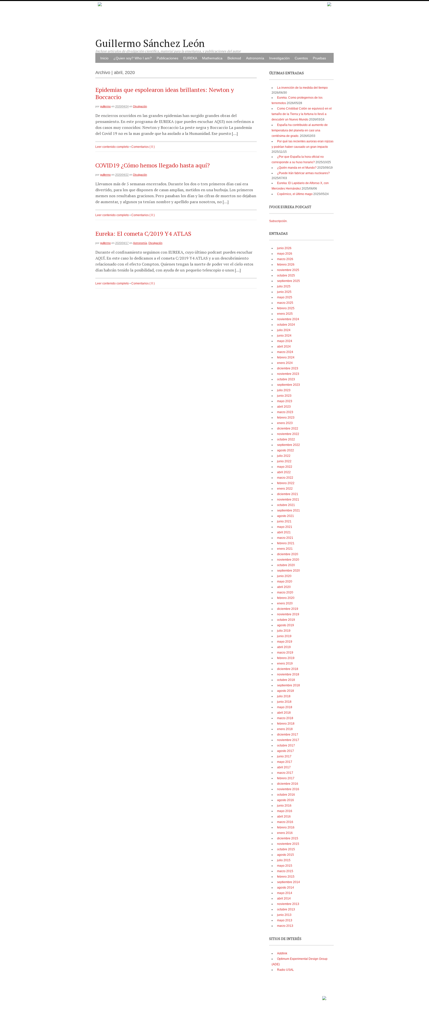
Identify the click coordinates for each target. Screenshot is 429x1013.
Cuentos (301, 58)
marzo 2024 (285, 352)
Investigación (279, 58)
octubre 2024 (286, 324)
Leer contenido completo (112, 147)
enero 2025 (285, 313)
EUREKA (190, 58)
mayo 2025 (284, 297)
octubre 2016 (286, 794)
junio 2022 (284, 461)
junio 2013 (284, 915)
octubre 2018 (286, 680)
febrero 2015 (285, 876)
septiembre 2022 (288, 445)
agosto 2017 (285, 751)
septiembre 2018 (288, 685)
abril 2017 (284, 767)
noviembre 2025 (288, 270)
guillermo (105, 106)
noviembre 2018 (288, 674)
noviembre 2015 (288, 844)
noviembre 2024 (288, 319)
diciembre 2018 (287, 669)
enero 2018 (285, 729)
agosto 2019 (285, 625)
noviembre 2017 (288, 740)
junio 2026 (284, 248)
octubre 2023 (286, 379)
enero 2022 (285, 488)
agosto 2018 (285, 691)
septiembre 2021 (288, 510)
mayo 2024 (284, 341)
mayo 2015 (284, 865)
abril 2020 (284, 587)
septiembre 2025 (288, 281)
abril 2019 (284, 647)
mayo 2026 (284, 253)
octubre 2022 (286, 439)
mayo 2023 (284, 401)
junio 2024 (284, 335)
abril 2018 (284, 712)
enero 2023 (285, 423)
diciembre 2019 (287, 609)
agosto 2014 (285, 887)
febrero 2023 (285, 417)
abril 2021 (284, 532)
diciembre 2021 (287, 494)
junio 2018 (284, 701)
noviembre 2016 (288, 789)
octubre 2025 (286, 275)
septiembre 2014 (288, 882)
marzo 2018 (285, 718)
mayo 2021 (284, 527)
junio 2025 (284, 292)
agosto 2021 (285, 516)
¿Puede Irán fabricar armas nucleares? (303, 173)
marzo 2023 (285, 412)
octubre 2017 (286, 745)
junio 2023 (284, 395)
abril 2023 (284, 406)
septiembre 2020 (288, 570)
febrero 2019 (285, 658)
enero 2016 (285, 833)
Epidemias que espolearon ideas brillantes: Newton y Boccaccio (164, 93)
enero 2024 (285, 363)
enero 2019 (285, 663)
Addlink (282, 953)
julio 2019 (283, 630)
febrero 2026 (285, 264)
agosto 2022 (285, 450)
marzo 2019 (285, 652)
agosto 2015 (285, 855)
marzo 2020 (285, 592)
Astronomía (255, 58)
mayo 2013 (284, 920)
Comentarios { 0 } (143, 147)
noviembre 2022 (288, 434)
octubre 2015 (286, 849)
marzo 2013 (285, 926)
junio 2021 (284, 521)
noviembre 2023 (288, 374)
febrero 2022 (285, 483)
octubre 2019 (286, 620)
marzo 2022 (285, 477)
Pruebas (319, 58)
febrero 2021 (285, 543)
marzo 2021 (285, 538)
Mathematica (212, 58)
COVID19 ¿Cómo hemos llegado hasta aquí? (152, 165)
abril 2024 (284, 346)
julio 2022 (283, 456)
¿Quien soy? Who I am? (132, 58)
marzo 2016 (285, 822)
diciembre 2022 (287, 428)
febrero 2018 (285, 723)
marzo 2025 (285, 303)
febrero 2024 (285, 357)
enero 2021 (285, 548)
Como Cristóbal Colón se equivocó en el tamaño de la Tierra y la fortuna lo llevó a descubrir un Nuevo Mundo (302, 114)
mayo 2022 (284, 466)
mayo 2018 (284, 707)
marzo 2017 (285, 773)
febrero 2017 (285, 778)
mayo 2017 (284, 762)
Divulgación (140, 106)
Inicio (104, 58)
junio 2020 (284, 576)
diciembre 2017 (287, 734)
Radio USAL (285, 970)
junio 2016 (284, 805)
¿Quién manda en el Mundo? (297, 167)
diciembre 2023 (287, 368)
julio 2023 (283, 390)
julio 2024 (283, 330)
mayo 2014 (284, 893)
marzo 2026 (285, 259)
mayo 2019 (284, 641)
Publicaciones (167, 58)
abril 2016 (284, 816)
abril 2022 (284, 472)
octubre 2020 (286, 565)
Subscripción (278, 221)
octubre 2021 (286, 505)
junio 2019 (284, 636)
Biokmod (234, 58)
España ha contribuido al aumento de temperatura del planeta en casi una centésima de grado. (300, 130)
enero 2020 (285, 603)
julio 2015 (283, 860)
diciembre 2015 (287, 838)
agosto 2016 (285, 800)
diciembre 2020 (287, 554)
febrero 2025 (285, 308)
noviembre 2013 (288, 904)
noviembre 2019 (288, 614)
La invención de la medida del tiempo (302, 87)
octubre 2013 (286, 909)
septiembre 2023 (288, 385)
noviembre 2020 (288, 559)
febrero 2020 (285, 598)
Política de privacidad (306, 996)
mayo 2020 (284, 581)
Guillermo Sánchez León (150, 43)
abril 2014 (284, 898)
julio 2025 (283, 286)
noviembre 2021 (288, 499)
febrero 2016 (285, 827)
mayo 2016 (284, 811)
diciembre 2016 (287, 783)
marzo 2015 (285, 871)
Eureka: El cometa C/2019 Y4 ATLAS (143, 233)
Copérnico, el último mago (295, 194)
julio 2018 (283, 696)
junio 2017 (284, 756)
